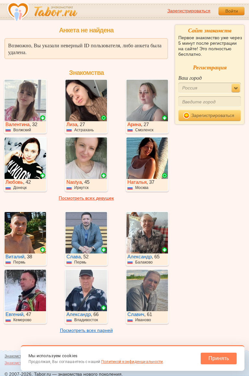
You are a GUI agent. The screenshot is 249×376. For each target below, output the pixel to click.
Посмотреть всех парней (86, 330)
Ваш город (190, 77)
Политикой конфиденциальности (132, 361)
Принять (218, 358)
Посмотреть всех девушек (86, 198)
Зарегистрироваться (188, 10)
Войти (231, 11)
